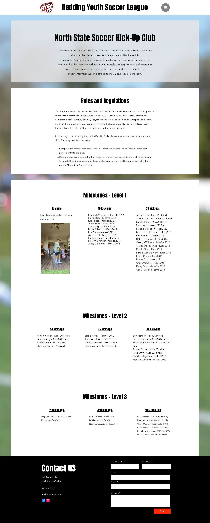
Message (115, 493)
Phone (113, 482)
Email (113, 472)
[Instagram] (48, 500)
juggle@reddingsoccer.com (77, 161)
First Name (116, 462)
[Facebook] (43, 500)
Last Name (147, 462)
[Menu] (165, 7)
